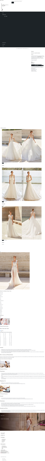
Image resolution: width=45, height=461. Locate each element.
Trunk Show (3, 440)
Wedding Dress (4, 439)
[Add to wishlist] (43, 65)
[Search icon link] (1, 7)
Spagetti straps (1, 315)
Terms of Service (4, 459)
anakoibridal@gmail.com (3, 450)
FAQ (2, 448)
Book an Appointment (4, 447)
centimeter (2, 330)
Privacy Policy (3, 458)
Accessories (3, 441)
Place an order (36, 65)
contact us (41, 67)
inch (1, 331)
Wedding (19, 48)
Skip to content (1, 0)
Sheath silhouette (39, 56)
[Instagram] (1, 435)
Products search (13, 1)
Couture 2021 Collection (25, 48)
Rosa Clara (21, 48)
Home (17, 48)
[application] (6, 14)
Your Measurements (4, 446)
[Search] (12, 2)
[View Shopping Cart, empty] (2, 10)
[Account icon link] (1, 6)
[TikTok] (2, 435)
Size (32, 61)
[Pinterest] (4, 435)
